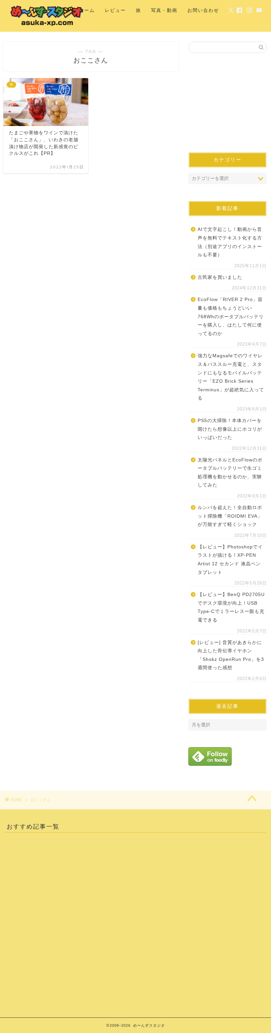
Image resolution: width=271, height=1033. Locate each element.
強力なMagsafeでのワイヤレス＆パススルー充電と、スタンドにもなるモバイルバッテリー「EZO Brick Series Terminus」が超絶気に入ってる (231, 377)
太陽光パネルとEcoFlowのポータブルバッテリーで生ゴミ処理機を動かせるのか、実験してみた (230, 472)
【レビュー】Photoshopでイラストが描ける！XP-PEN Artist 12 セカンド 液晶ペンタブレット (230, 559)
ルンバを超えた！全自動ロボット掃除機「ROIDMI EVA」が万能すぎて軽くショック (230, 516)
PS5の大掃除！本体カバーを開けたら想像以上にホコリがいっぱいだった (230, 429)
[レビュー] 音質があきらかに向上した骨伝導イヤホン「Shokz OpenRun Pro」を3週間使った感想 (231, 655)
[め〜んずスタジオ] (47, 26)
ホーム (87, 10)
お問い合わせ (203, 10)
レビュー (115, 10)
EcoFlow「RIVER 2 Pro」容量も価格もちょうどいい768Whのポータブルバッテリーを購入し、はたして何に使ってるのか (231, 316)
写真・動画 (164, 10)
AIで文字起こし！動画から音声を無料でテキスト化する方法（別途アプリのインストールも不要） (230, 242)
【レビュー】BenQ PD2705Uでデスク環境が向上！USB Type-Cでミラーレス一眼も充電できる (231, 607)
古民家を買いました (220, 277)
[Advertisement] (227, 102)
